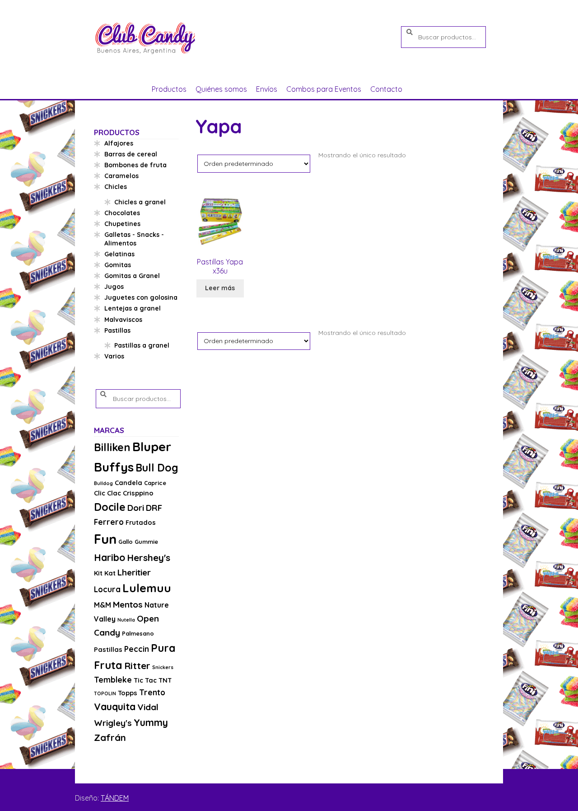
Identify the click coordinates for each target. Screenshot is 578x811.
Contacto (386, 89)
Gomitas (117, 265)
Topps (127, 692)
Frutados (141, 522)
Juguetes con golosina (140, 297)
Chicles (115, 187)
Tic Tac (145, 680)
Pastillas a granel (141, 345)
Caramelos (121, 176)
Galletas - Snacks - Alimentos (134, 239)
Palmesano (138, 633)
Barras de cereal (130, 154)
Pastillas (117, 330)
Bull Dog (156, 467)
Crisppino (138, 493)
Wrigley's (113, 722)
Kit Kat (105, 573)
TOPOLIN (105, 693)
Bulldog (103, 483)
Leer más (220, 288)
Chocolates (122, 213)
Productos (169, 89)
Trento (152, 692)
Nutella (126, 620)
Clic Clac (107, 493)
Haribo (109, 557)
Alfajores (118, 143)
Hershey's (148, 557)
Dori (135, 507)
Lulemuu (146, 588)
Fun (105, 539)
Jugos (114, 287)
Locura (107, 589)
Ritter (137, 665)
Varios (114, 356)
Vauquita (114, 706)
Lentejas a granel (132, 308)
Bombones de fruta (135, 165)
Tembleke (113, 679)
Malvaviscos (123, 320)
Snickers (162, 667)
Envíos (266, 89)
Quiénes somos (221, 89)
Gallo (125, 541)
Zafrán (110, 737)
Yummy (151, 722)
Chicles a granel (140, 202)
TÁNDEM (115, 797)
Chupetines (122, 224)
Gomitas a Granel (132, 276)
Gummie (146, 541)
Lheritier (134, 572)
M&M (102, 604)
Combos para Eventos (323, 89)
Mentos (128, 604)
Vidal (147, 707)
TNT (165, 680)
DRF (154, 507)
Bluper (151, 446)
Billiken (112, 447)
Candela (128, 482)
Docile (110, 507)
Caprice (155, 482)
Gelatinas (119, 254)
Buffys (114, 467)
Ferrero (109, 522)
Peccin (136, 649)
